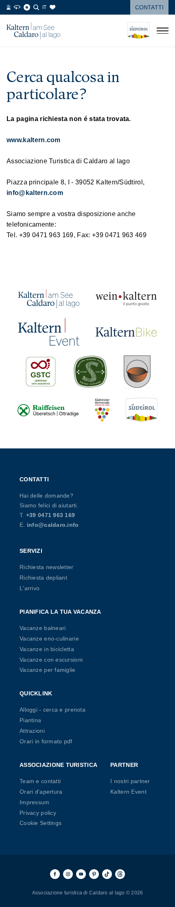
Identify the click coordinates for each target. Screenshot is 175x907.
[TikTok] (107, 874)
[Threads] (120, 874)
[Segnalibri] (52, 7)
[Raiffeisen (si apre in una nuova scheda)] (48, 410)
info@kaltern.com (35, 192)
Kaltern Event (128, 791)
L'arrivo (29, 588)
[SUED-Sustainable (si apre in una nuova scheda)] (90, 371)
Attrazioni (32, 730)
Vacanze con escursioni (51, 659)
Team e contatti (40, 781)
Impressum (35, 802)
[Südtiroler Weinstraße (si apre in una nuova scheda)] (102, 410)
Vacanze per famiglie (48, 670)
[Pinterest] (94, 874)
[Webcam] (9, 7)
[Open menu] (162, 31)
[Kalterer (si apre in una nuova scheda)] (137, 371)
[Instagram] (68, 874)
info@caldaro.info (53, 525)
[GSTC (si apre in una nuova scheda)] (40, 371)
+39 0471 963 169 (50, 515)
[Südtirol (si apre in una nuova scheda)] (142, 410)
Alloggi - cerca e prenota (52, 709)
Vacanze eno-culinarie (49, 638)
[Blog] (27, 7)
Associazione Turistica (58, 765)
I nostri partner (130, 781)
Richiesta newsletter (47, 567)
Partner (124, 765)
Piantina (30, 720)
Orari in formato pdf (46, 741)
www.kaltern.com (34, 139)
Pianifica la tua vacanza (60, 611)
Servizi (31, 551)
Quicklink (36, 693)
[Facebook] (55, 874)
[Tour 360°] (17, 7)
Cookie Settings (40, 823)
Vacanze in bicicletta (47, 649)
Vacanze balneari (43, 628)
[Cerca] (36, 7)
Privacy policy (38, 813)
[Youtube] (81, 874)
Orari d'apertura (41, 791)
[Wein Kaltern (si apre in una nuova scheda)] (126, 298)
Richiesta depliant (43, 577)
